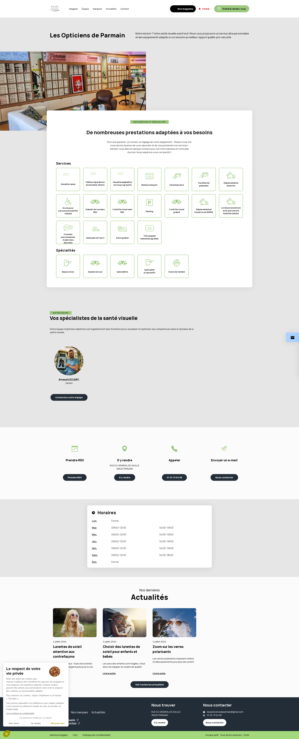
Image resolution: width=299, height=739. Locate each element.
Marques (97, 8)
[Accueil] (54, 9)
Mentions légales (59, 735)
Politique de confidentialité (97, 735)
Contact (124, 8)
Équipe (85, 8)
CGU (75, 735)
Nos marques (79, 712)
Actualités (111, 8)
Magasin (73, 8)
